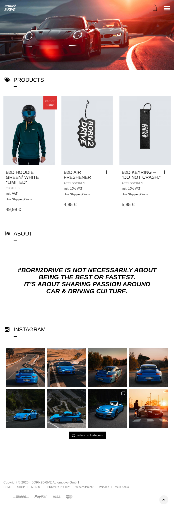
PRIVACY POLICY (58, 487)
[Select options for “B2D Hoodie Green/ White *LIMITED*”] (49, 172)
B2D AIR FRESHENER (77, 175)
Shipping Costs (22, 199)
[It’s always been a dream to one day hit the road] (66, 367)
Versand (104, 487)
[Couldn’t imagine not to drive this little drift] (148, 408)
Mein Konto (122, 487)
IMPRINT (36, 487)
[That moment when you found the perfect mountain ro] (25, 408)
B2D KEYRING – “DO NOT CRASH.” (141, 175)
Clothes (12, 188)
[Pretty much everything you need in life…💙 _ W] (25, 367)
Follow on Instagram (90, 435)
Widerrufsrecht (84, 487)
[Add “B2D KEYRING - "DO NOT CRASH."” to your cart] (165, 172)
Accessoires (74, 183)
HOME (7, 487)
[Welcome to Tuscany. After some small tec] (148, 367)
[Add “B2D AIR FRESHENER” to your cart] (107, 172)
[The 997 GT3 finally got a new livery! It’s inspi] (107, 408)
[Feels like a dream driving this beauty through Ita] (107, 367)
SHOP (21, 487)
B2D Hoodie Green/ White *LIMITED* (22, 177)
